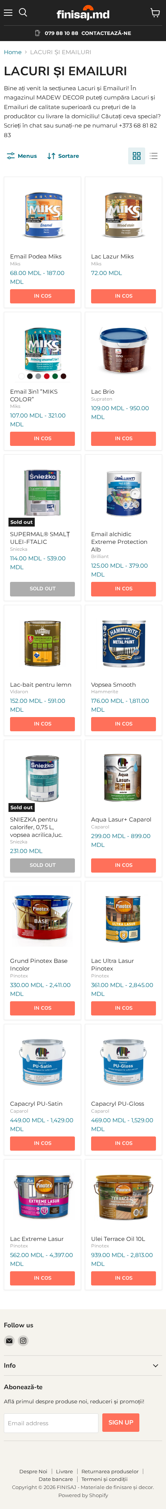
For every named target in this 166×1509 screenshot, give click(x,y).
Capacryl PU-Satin (36, 1103)
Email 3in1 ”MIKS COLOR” (34, 395)
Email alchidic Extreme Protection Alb (119, 541)
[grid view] (136, 155)
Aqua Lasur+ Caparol (121, 819)
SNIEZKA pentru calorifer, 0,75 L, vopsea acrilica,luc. (36, 827)
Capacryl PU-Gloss (117, 1103)
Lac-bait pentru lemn (40, 684)
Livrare (64, 1471)
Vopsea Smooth (113, 684)
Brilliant (100, 556)
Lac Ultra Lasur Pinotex (112, 964)
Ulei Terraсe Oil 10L (118, 1238)
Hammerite (104, 691)
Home (13, 52)
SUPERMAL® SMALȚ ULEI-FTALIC (40, 537)
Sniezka (18, 549)
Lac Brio (102, 391)
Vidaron (19, 691)
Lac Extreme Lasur (37, 1238)
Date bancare (56, 1479)
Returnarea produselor (110, 1471)
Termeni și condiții (104, 1479)
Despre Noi (33, 1471)
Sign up (120, 1422)
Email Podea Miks (35, 256)
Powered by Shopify (83, 1495)
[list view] (153, 155)
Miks (15, 264)
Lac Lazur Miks (112, 256)
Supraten (101, 399)
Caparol (100, 827)
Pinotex (19, 976)
